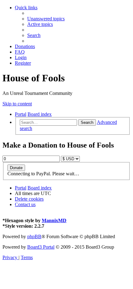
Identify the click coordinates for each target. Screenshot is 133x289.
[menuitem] (46, 18)
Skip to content (17, 103)
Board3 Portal (40, 247)
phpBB (34, 236)
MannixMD (54, 220)
